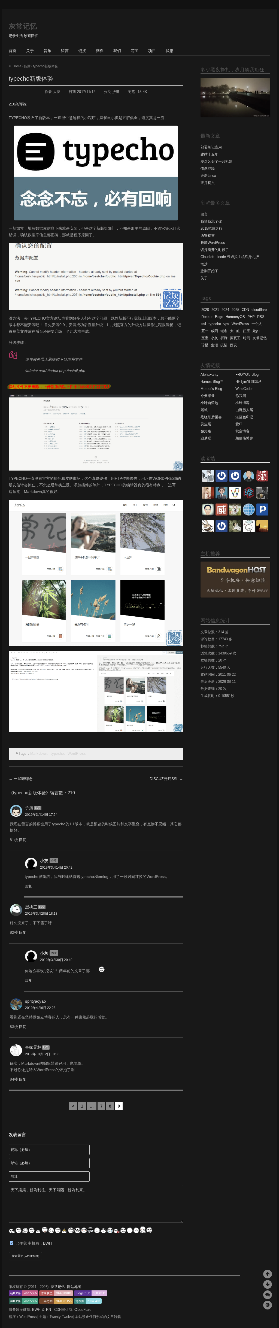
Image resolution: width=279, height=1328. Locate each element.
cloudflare (259, 310)
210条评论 (18, 104)
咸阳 (214, 331)
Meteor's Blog (211, 389)
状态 (169, 50)
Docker (207, 317)
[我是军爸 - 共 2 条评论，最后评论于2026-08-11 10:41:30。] (235, 514)
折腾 (27, 66)
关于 (30, 50)
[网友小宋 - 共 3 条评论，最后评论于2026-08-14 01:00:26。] (249, 480)
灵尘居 (206, 424)
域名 (224, 331)
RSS (261, 317)
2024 (225, 310)
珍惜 (204, 345)
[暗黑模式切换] (267, 1305)
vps (226, 324)
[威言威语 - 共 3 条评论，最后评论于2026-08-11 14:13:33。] (222, 514)
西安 (233, 345)
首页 (12, 50)
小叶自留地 (209, 403)
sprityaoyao (35, 1001)
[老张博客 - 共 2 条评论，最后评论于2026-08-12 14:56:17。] (262, 480)
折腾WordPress (213, 243)
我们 (117, 50)
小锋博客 (242, 403)
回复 (22, 840)
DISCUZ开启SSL (166, 779)
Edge (219, 317)
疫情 (224, 345)
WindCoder (244, 389)
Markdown (38, 753)
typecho (57, 753)
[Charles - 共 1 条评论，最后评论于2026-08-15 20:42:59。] (208, 480)
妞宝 (246, 331)
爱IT (238, 424)
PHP (251, 317)
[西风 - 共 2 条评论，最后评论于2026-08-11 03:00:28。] (262, 514)
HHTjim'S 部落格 (248, 382)
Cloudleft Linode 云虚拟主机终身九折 (230, 257)
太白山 (235, 331)
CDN (245, 310)
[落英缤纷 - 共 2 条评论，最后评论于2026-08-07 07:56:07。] (222, 531)
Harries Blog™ (212, 382)
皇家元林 (33, 1047)
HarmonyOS (235, 317)
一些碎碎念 (21, 779)
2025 (235, 310)
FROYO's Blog (247, 374)
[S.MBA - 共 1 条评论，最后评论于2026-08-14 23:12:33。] (235, 480)
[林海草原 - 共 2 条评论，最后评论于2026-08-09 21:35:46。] (208, 531)
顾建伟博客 (244, 438)
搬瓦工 (235, 338)
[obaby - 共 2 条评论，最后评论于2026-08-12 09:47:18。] (208, 497)
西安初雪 (208, 236)
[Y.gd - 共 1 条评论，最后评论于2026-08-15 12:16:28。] (222, 480)
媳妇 (256, 331)
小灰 (44, 860)
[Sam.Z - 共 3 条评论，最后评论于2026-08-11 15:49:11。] (208, 514)
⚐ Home (15, 66)
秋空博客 (242, 431)
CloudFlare (83, 1310)
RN (49, 1310)
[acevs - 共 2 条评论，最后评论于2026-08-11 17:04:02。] (249, 497)
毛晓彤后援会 (211, 417)
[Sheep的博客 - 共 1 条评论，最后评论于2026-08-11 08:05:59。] (249, 514)
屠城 (204, 410)
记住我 (21, 1243)
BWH (47, 1243)
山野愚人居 (244, 410)
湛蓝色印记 (244, 417)
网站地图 (74, 1287)
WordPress (77, 753)
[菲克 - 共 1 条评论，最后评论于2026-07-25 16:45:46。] (262, 531)
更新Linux (208, 176)
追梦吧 (206, 438)
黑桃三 (31, 907)
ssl (203, 324)
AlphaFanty (210, 374)
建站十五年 (209, 154)
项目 (152, 50)
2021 (215, 310)
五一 (204, 331)
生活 (214, 345)
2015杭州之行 (211, 228)
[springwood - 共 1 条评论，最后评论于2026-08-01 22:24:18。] (249, 531)
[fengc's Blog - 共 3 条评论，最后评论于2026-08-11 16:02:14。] (262, 497)
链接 (82, 50)
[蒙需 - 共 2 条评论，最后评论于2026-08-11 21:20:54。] (222, 497)
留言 (65, 50)
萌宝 (134, 50)
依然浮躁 (208, 168)
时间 (246, 338)
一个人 (256, 324)
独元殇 (206, 431)
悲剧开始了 (209, 271)
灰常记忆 (23, 26)
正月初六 (208, 183)
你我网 (240, 396)
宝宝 (204, 338)
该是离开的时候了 (215, 250)
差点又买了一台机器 (216, 161)
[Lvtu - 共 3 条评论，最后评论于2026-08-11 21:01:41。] (235, 497)
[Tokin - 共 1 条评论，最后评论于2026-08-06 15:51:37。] (235, 531)
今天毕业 (208, 396)
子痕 (29, 807)
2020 (205, 310)
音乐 (47, 50)
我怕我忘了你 (211, 221)
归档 (100, 50)
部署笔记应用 (211, 147)
